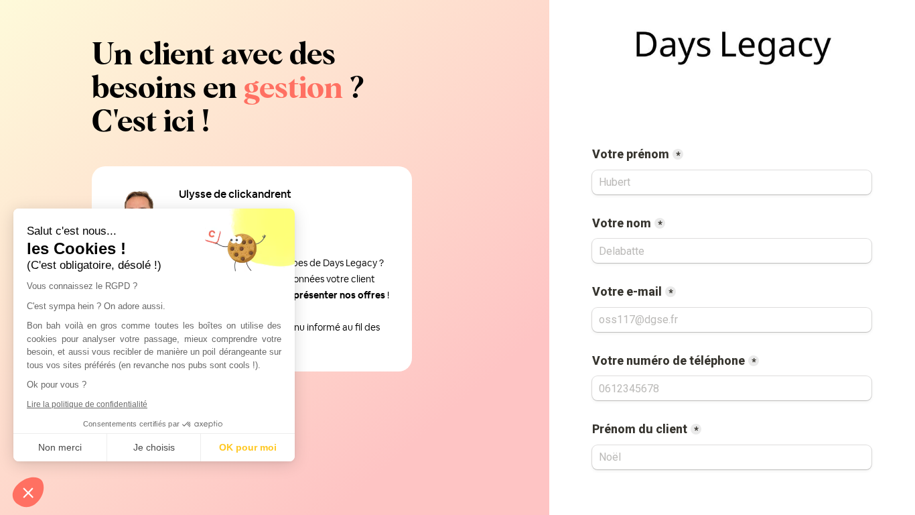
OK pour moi (248, 447)
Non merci (60, 447)
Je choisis (154, 447)
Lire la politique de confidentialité (87, 404)
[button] (28, 492)
